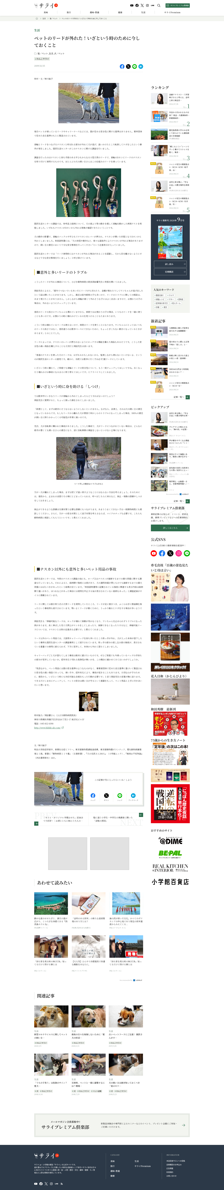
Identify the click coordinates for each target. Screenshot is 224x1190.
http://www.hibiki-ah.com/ (47, 727)
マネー (171, 299)
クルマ (171, 295)
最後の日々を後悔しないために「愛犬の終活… (88, 1036)
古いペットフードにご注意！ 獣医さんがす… (125, 1036)
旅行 (69, 12)
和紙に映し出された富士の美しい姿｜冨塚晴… (179, 357)
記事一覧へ (179, 396)
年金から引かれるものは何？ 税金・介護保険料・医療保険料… (179, 115)
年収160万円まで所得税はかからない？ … (179, 370)
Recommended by (126, 980)
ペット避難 (97, 1091)
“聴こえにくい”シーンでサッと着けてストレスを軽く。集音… (179, 149)
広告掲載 (169, 1168)
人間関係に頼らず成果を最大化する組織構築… (179, 329)
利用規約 (169, 1172)
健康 (120, 12)
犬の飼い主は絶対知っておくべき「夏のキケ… (124, 1084)
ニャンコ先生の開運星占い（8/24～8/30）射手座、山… (179, 167)
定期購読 (169, 271)
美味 (46, 12)
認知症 (180, 299)
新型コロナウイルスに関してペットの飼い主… (50, 1036)
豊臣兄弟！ (160, 295)
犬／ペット (59, 53)
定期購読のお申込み (174, 1164)
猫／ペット (54, 18)
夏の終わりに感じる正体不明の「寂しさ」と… (179, 343)
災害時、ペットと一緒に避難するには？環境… (88, 1084)
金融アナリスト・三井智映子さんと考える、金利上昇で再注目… (179, 97)
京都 (157, 307)
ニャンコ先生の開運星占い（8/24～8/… (179, 384)
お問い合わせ (171, 1176)
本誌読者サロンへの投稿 (175, 1161)
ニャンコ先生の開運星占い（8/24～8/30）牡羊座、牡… (179, 201)
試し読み (169, 264)
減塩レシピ (160, 299)
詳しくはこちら (170, 527)
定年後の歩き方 (162, 303)
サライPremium (143, 1166)
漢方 (165, 307)
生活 (143, 12)
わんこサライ (43, 58)
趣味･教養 (94, 12)
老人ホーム (176, 303)
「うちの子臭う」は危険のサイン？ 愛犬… (50, 1084)
